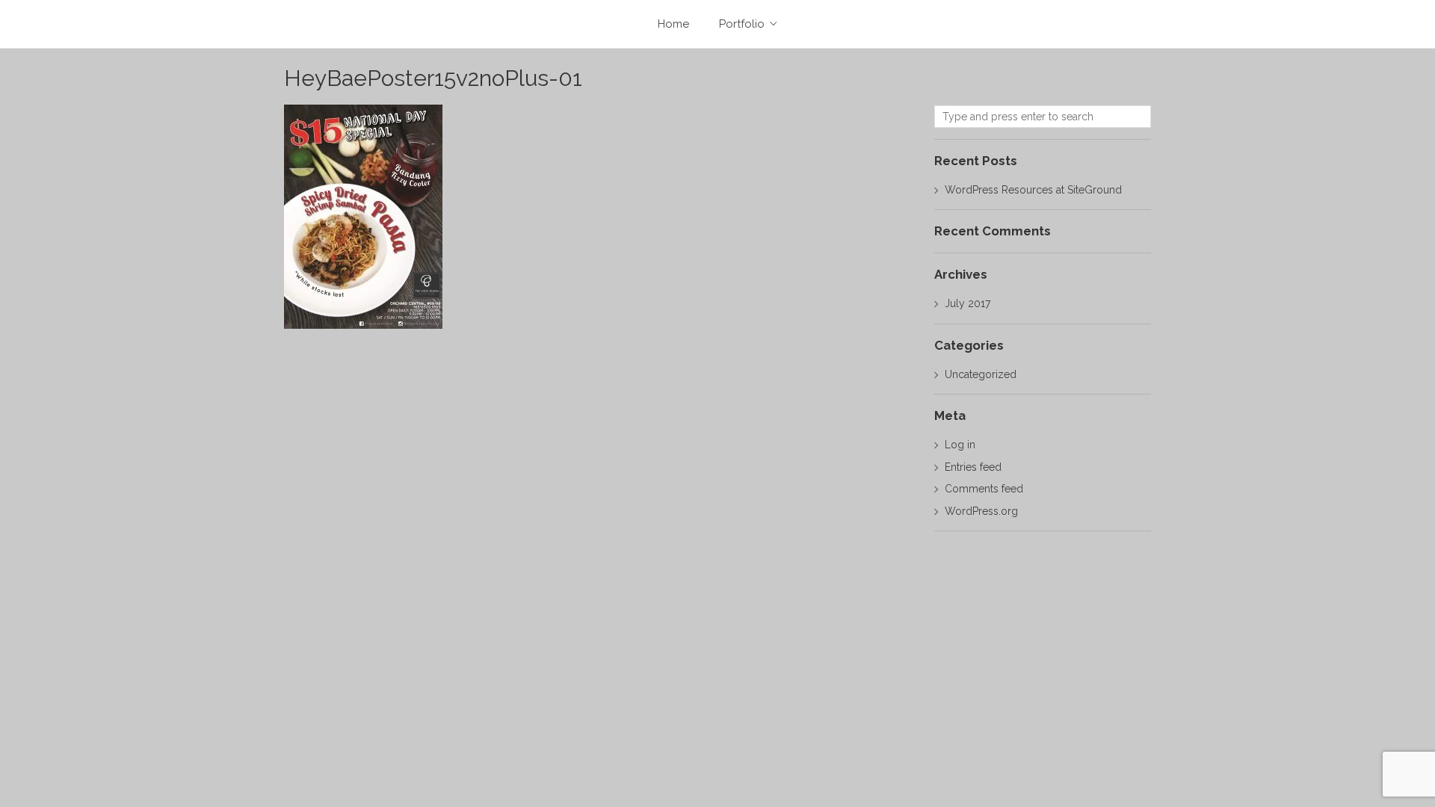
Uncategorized (980, 374)
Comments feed (984, 489)
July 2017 (968, 303)
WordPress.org (981, 511)
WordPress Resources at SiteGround (1033, 190)
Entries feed (973, 467)
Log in (960, 445)
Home (673, 24)
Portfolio (742, 24)
